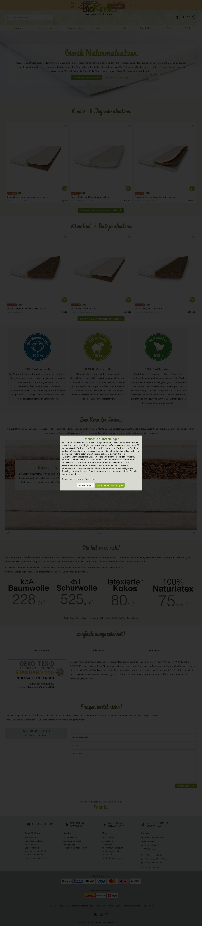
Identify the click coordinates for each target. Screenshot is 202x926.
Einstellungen (85, 485)
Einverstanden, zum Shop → (110, 485)
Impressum (90, 479)
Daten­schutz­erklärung (72, 479)
